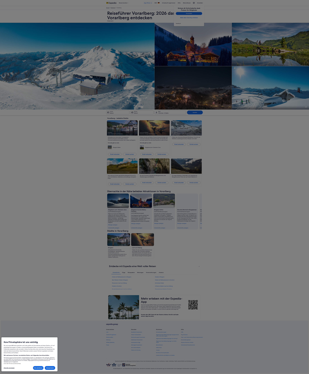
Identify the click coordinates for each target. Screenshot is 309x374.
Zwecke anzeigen (9, 368)
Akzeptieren (50, 368)
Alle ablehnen (38, 368)
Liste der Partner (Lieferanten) (12, 363)
